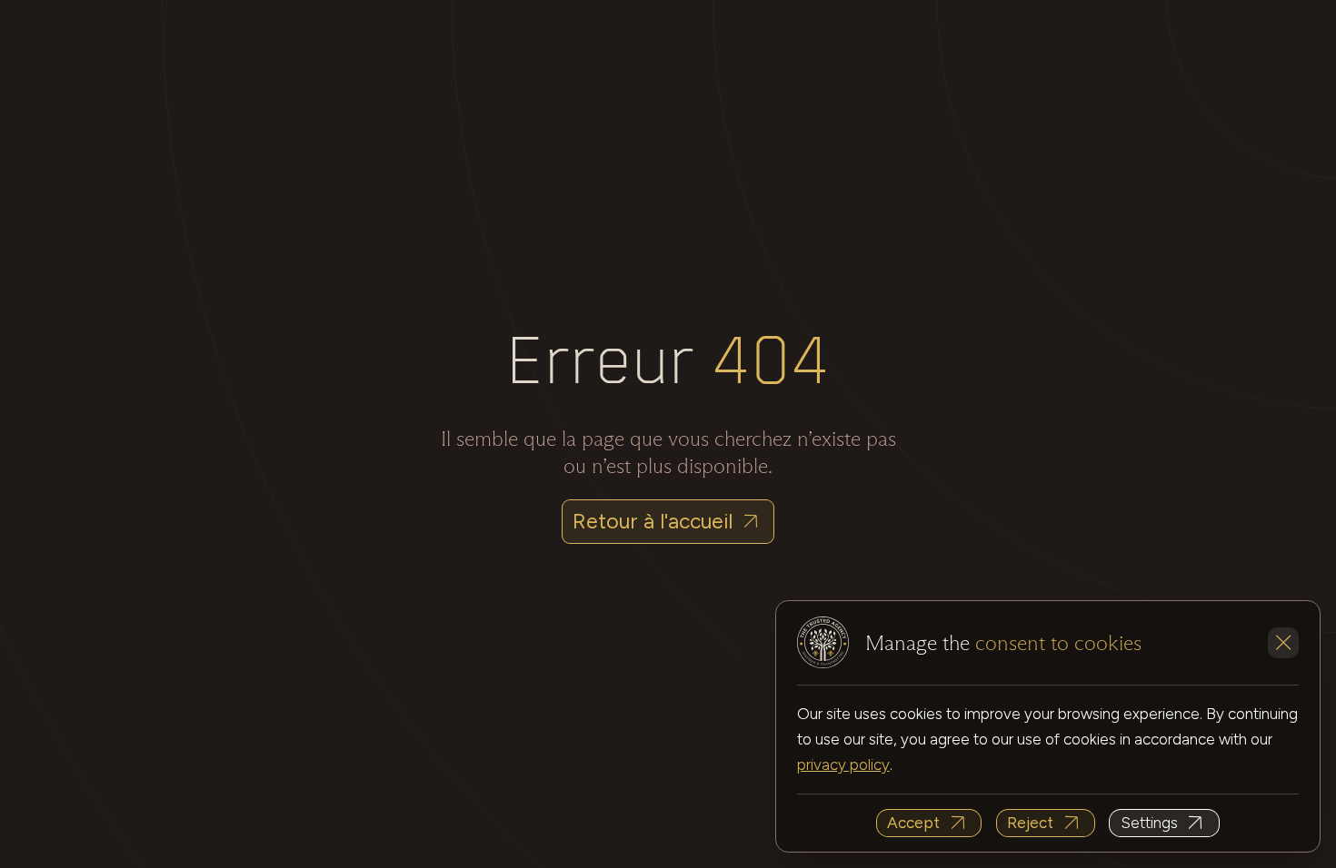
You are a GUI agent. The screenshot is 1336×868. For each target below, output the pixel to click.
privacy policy (843, 764)
